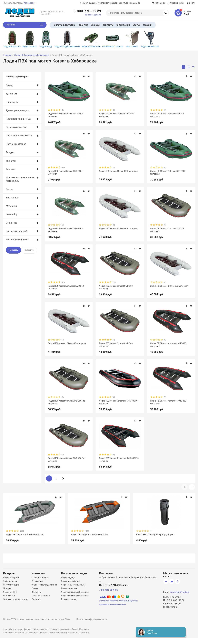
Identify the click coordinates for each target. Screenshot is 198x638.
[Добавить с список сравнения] (84, 76)
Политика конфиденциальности (91, 619)
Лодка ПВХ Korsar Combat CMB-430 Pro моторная (66, 459)
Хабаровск (29, 3)
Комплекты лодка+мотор (15, 599)
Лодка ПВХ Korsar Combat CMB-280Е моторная (116, 115)
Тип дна (10, 152)
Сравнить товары (40, 577)
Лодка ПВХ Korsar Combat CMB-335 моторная (167, 229)
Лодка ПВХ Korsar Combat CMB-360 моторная (116, 287)
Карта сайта (9, 595)
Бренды (95, 25)
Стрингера (11, 222)
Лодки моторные (11, 577)
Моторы (7, 588)
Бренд (9, 85)
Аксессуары (132, 47)
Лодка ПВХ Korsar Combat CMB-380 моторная (116, 344)
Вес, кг (9, 189)
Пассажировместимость (19, 135)
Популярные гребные (112, 47)
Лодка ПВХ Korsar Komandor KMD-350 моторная (66, 287)
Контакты (107, 25)
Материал (11, 206)
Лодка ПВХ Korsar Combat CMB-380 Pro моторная (66, 402)
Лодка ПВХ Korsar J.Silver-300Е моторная (118, 171)
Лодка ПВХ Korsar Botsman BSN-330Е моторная (168, 172)
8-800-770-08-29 (87, 11)
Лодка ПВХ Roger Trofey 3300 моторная (90, 534)
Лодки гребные (29, 47)
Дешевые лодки (68, 599)
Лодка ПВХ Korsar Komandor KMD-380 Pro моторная (119, 402)
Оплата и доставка (64, 25)
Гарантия (83, 25)
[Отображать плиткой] (183, 67)
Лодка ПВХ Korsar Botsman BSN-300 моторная (167, 115)
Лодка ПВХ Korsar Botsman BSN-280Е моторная (65, 115)
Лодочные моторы (150, 47)
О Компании (123, 25)
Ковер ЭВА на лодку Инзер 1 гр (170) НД (155, 534)
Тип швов (11, 169)
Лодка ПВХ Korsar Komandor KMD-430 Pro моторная (119, 459)
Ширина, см (12, 102)
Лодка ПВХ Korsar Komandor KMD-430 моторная (168, 402)
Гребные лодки (10, 581)
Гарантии (36, 599)
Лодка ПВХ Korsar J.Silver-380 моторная (67, 343)
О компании (37, 581)
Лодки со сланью (69, 588)
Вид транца (12, 197)
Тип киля (11, 160)
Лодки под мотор (12, 47)
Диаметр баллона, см (17, 110)
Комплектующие (11, 585)
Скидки (147, 25)
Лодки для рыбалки (91, 47)
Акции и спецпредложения (44, 585)
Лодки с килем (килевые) (73, 585)
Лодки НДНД (46, 47)
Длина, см (11, 93)
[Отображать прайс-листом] (193, 67)
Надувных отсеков (16, 144)
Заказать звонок (93, 15)
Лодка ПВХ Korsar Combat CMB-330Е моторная (65, 229)
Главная (7, 55)
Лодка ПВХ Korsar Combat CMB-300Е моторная (65, 172)
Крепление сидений (16, 231)
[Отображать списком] (188, 67)
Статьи (136, 25)
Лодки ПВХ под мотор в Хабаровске (31, 55)
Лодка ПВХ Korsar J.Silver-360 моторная (169, 286)
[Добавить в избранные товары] (88, 76)
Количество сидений (17, 239)
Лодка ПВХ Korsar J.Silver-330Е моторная (118, 228)
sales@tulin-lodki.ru (180, 592)
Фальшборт (12, 214)
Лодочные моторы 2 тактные (75, 592)
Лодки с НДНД (10, 592)
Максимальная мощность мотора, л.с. (20, 179)
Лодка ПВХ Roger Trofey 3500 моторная (24, 534)
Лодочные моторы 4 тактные (75, 595)
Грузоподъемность (16, 127)
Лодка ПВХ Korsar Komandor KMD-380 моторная (168, 344)
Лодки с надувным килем (67, 47)
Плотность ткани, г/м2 (18, 118)
